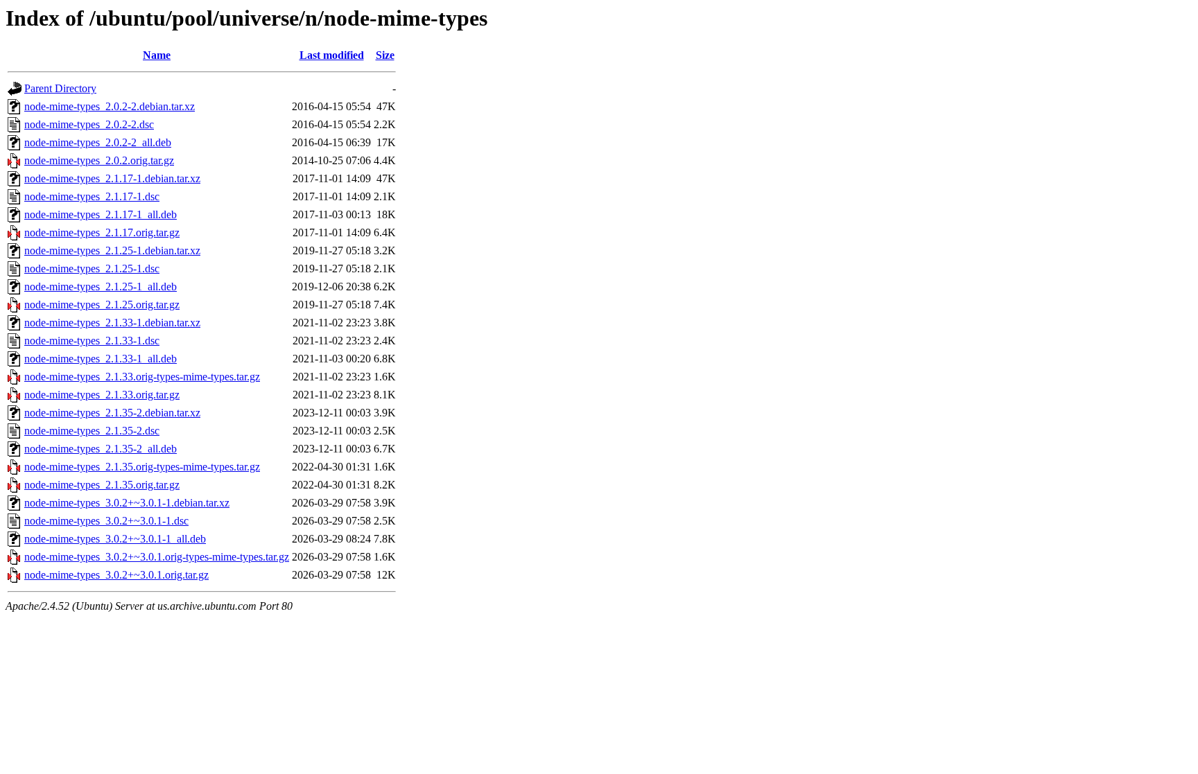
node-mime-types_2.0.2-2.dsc (89, 124)
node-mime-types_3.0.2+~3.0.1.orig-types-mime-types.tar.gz (156, 557)
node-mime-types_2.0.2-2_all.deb (97, 142)
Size (385, 55)
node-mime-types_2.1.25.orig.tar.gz (102, 304)
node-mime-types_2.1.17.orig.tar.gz (102, 232)
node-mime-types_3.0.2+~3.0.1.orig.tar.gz (116, 575)
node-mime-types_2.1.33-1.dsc (91, 340)
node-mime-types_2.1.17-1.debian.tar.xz (112, 178)
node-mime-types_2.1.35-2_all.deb (100, 449)
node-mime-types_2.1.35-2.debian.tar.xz (112, 413)
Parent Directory (60, 88)
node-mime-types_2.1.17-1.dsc (91, 196)
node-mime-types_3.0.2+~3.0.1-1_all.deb (115, 539)
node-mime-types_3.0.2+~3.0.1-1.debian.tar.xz (126, 503)
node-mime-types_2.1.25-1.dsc (91, 268)
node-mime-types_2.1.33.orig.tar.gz (102, 395)
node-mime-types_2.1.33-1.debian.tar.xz (112, 322)
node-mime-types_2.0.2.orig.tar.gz (99, 160)
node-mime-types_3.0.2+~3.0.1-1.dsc (106, 521)
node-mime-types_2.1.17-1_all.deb (100, 214)
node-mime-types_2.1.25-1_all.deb (100, 286)
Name (157, 55)
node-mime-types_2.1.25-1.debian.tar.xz (112, 250)
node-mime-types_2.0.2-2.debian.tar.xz (109, 106)
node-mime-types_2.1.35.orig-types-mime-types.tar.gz (142, 467)
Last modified (332, 55)
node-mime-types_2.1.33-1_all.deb (100, 358)
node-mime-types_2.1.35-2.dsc (91, 431)
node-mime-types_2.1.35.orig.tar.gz (102, 485)
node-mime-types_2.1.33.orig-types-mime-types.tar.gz (142, 376)
